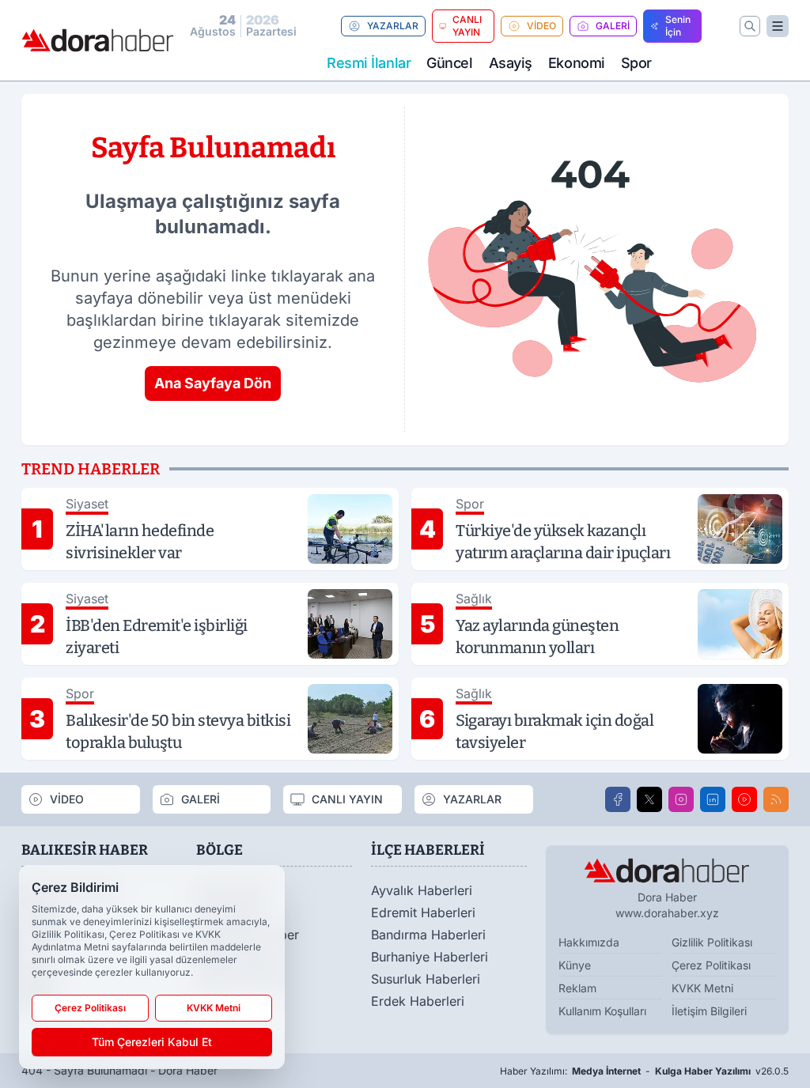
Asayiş (510, 63)
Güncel (449, 63)
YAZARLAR (392, 26)
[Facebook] (617, 799)
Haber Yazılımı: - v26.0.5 (644, 1071)
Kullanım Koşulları (602, 1011)
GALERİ (613, 26)
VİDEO (541, 26)
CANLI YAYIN (467, 25)
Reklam (577, 988)
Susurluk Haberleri (425, 979)
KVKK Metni (702, 988)
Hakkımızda (588, 942)
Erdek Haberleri (417, 1001)
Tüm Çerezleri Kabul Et (152, 1041)
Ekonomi (576, 63)
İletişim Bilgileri (709, 1011)
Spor (636, 63)
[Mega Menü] (777, 26)
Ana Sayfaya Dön (212, 383)
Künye (574, 965)
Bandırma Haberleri (428, 935)
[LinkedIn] (712, 799)
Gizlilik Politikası (712, 942)
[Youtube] (744, 799)
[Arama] (750, 26)
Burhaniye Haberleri (429, 957)
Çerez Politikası (711, 965)
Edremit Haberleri (423, 912)
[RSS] (776, 799)
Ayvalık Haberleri (421, 890)
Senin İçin (678, 25)
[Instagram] (681, 799)
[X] (649, 799)
